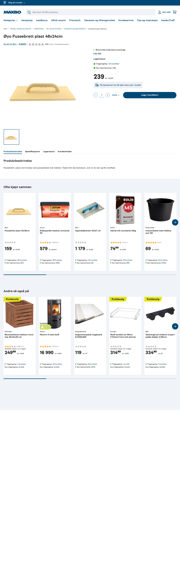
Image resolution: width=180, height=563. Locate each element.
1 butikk (126, 364)
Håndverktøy (38, 29)
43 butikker (93, 260)
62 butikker (163, 260)
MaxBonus (42, 20)
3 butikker (22, 364)
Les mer (97, 53)
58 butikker (57, 260)
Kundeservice (125, 20)
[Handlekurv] (174, 12)
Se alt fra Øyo (10, 44)
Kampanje (27, 20)
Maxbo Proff (167, 20)
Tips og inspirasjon (147, 20)
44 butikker (114, 63)
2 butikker (162, 364)
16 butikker (92, 364)
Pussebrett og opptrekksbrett (74, 29)
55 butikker (127, 260)
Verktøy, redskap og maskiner (20, 29)
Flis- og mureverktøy (53, 29)
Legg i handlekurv (149, 95)
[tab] (13, 152)
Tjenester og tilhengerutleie (99, 20)
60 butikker (22, 260)
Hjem (5, 29)
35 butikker (57, 364)
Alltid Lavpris (58, 20)
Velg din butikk (15, 2)
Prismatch (75, 20)
